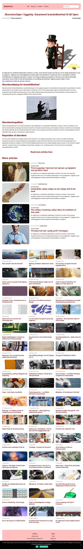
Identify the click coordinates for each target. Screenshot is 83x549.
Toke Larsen (41, 163)
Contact (46, 6)
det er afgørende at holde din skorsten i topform (16, 81)
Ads (28, 6)
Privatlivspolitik (43, 546)
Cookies (40, 6)
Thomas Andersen (16, 18)
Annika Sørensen (42, 184)
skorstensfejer (76, 18)
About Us (33, 6)
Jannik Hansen (43, 226)
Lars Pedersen (42, 205)
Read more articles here (41, 152)
